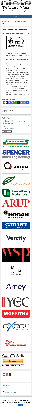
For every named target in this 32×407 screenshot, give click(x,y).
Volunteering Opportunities (8, 120)
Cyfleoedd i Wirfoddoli (7, 118)
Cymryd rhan (9, 21)
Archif (3, 129)
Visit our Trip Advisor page (10, 392)
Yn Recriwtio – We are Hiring (9, 128)
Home (3, 21)
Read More (26, 405)
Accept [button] (20, 405)
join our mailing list (7, 379)
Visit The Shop (5, 111)
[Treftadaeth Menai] (16, 4)
